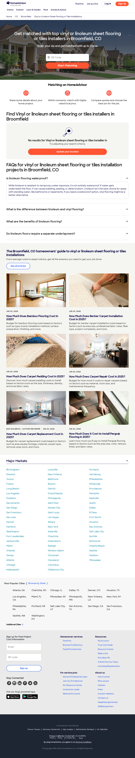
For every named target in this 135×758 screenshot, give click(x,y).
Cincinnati (53, 555)
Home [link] (9, 16)
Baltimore (53, 479)
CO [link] (16, 16)
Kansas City (54, 507)
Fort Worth (95, 517)
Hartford (10, 526)
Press (100, 689)
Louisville (53, 469)
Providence (95, 488)
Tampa (10, 555)
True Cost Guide (105, 645)
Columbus (53, 565)
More (45, 10)
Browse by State (37, 583)
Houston (93, 522)
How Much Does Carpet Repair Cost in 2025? (97, 376)
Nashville (94, 498)
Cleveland (53, 560)
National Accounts (71, 694)
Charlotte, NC (39, 590)
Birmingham (12, 469)
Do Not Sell (69, 737)
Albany (51, 522)
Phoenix (10, 474)
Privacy (52, 737)
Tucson (10, 479)
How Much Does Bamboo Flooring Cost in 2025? (32, 317)
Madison (93, 555)
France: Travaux (33, 729)
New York (53, 526)
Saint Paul (53, 503)
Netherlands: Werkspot (85, 729)
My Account (103, 641)
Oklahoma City (56, 569)
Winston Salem (56, 550)
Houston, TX (113, 590)
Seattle (93, 550)
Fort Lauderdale (15, 536)
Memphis (94, 493)
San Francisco (13, 512)
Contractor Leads (71, 689)
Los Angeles (12, 493)
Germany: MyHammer (51, 729)
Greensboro (54, 541)
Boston (52, 484)
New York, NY (114, 596)
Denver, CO (94, 590)
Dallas (92, 507)
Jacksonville (12, 541)
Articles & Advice (58, 10)
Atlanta (10, 560)
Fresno (10, 484)
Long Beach (12, 488)
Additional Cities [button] (13, 624)
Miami (9, 545)
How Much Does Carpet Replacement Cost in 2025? (34, 435)
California (60, 737)
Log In (108, 3)
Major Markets (16, 461)
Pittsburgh (94, 484)
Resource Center (106, 649)
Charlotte (53, 536)
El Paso (93, 512)
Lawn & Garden (33, 10)
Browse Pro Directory (72, 645)
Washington (12, 531)
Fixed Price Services (72, 649)
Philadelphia (95, 479)
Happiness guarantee (108, 702)
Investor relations (106, 694)
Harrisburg (95, 474)
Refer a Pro (103, 653)
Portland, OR (38, 606)
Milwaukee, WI (58, 596)
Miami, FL (37, 596)
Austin (92, 503)
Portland (94, 469)
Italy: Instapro (68, 729)
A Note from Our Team (108, 662)
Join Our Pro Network (73, 681)
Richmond (94, 541)
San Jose (11, 517)
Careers (101, 685)
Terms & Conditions (83, 742)
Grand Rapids (55, 493)
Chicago (10, 565)
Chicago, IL (56, 590)
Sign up (24, 668)
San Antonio (95, 526)
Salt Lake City (96, 531)
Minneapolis (54, 498)
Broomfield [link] (26, 16)
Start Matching (67, 65)
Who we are (103, 681)
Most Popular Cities (14, 583)
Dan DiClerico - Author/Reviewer (23, 429)
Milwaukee (95, 560)
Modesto (11, 498)
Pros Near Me (104, 658)
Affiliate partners (105, 706)
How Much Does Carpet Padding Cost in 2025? (35, 376)
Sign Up (122, 3)
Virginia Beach (97, 545)
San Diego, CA (95, 606)
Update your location (67, 151)
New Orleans (55, 474)
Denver (10, 522)
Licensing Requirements (109, 666)
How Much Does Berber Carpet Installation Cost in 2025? (96, 317)
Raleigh (52, 545)
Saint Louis (53, 512)
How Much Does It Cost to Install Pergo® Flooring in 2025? (94, 435)
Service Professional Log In (75, 677)
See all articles (18, 266)
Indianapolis (12, 569)
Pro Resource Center (72, 685)
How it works (104, 677)
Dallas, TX (74, 590)
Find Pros (67, 641)
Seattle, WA (19, 615)
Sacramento (13, 503)
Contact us (103, 698)
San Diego (11, 507)
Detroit (52, 488)
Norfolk (93, 536)
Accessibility (81, 737)
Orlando (10, 550)
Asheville (52, 531)
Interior (10, 10)
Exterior (20, 10)
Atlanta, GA (19, 590)
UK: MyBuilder (102, 729)
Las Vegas (53, 517)
